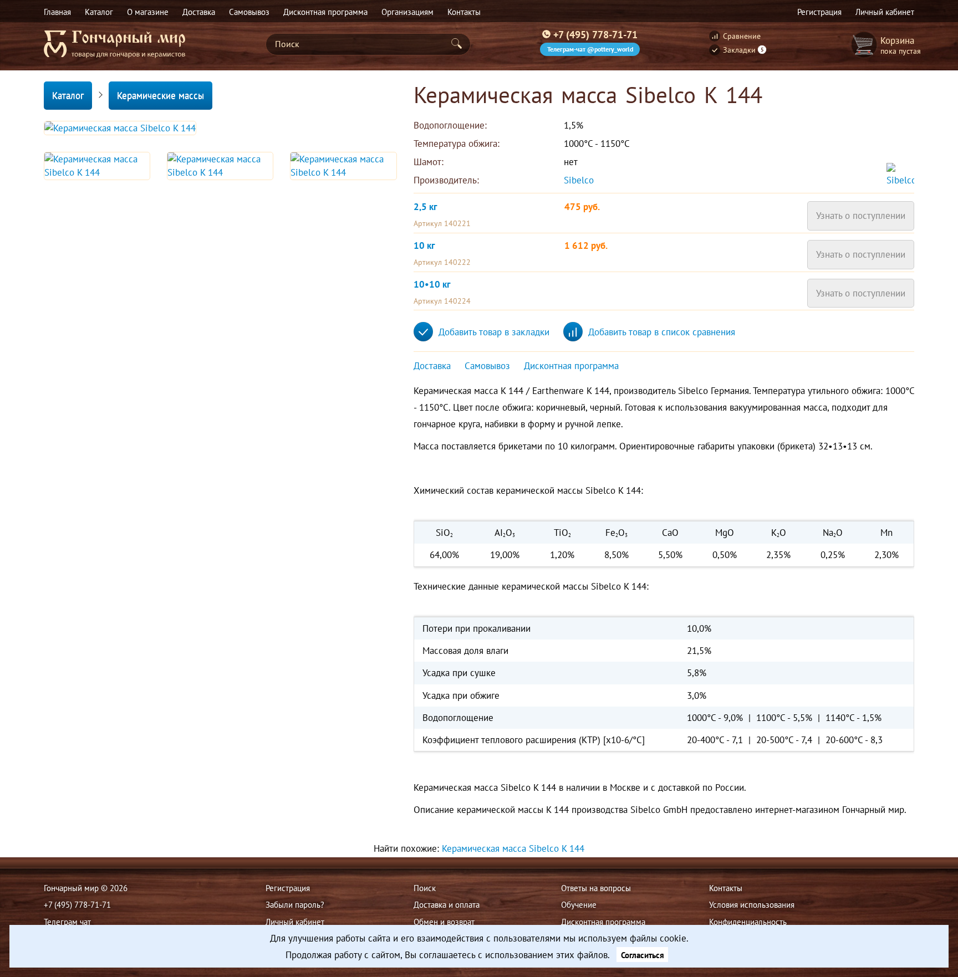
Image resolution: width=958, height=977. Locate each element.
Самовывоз (487, 366)
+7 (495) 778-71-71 (595, 34)
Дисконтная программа (571, 366)
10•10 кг (432, 284)
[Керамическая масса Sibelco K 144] (120, 128)
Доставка (432, 366)
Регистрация (288, 887)
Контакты (725, 887)
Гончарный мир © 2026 (86, 887)
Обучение (579, 904)
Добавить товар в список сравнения (661, 332)
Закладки (743, 50)
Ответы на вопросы (596, 887)
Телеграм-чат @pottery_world (590, 49)
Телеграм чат (67, 921)
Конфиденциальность (748, 921)
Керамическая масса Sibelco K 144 (513, 848)
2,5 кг (425, 207)
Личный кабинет (295, 921)
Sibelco (580, 180)
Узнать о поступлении (860, 215)
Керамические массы (160, 95)
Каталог (68, 95)
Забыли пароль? (295, 904)
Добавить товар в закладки (494, 332)
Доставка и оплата (447, 904)
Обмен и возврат (444, 921)
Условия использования (751, 904)
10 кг (424, 245)
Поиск (425, 887)
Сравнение (742, 36)
